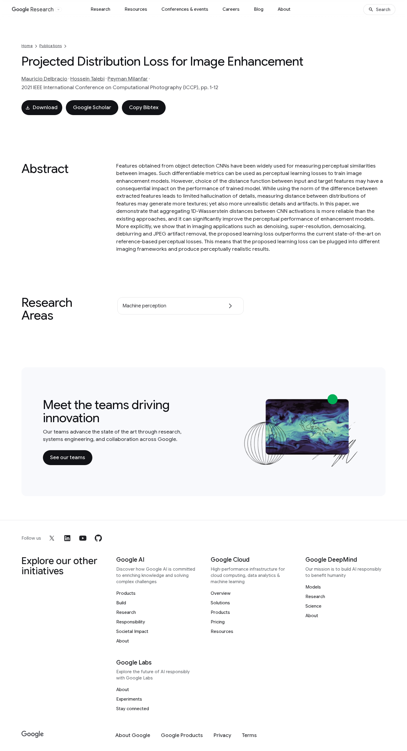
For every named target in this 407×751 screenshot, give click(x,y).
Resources (136, 9)
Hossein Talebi (87, 78)
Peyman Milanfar (128, 78)
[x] (52, 538)
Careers (231, 9)
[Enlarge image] (355, 463)
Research (100, 9)
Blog (258, 9)
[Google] (32, 734)
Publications (50, 46)
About (284, 9)
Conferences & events (184, 9)
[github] (98, 538)
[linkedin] (67, 538)
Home (27, 46)
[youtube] (83, 538)
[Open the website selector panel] (58, 9)
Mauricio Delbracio (44, 78)
